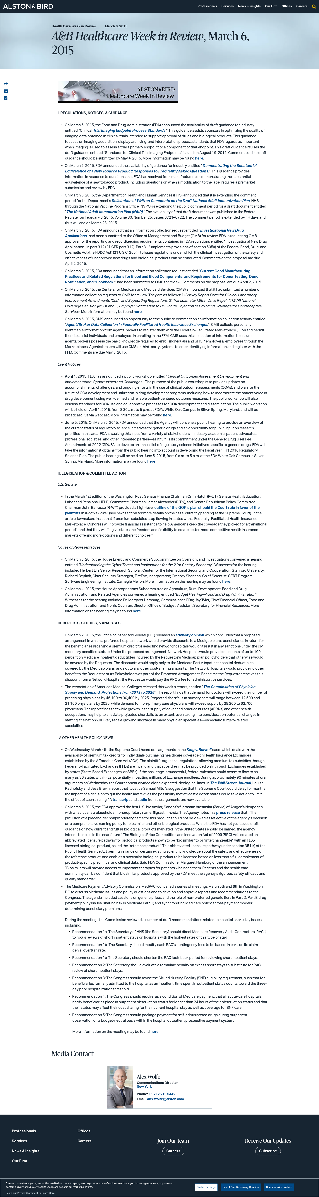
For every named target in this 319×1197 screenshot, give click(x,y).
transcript (122, 800)
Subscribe (268, 1151)
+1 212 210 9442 (162, 1094)
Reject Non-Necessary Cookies (241, 1187)
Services (228, 6)
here (199, 158)
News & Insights (249, 6)
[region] (159, 1187)
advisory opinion (190, 635)
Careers (302, 6)
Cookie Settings (206, 1187)
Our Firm (271, 6)
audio (142, 800)
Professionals (207, 6)
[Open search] (314, 6)
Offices (287, 6)
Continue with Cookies (279, 1187)
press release (228, 813)
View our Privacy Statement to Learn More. (31, 1193)
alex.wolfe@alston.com (165, 1099)
